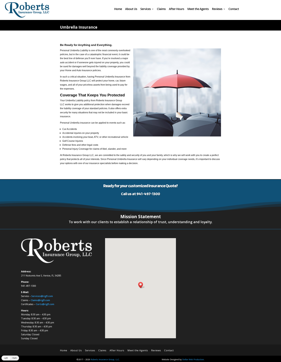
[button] (141, 285)
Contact (233, 9)
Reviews (217, 9)
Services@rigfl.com (42, 296)
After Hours (176, 9)
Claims (161, 9)
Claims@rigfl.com (40, 300)
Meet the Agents (198, 9)
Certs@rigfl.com (45, 304)
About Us (131, 9)
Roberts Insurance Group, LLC (105, 359)
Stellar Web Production (193, 359)
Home (118, 9)
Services (145, 9)
